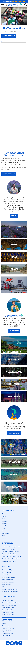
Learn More (14, 331)
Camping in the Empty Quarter (11, 547)
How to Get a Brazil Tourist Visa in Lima (14, 154)
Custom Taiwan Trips (8, 612)
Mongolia (4, 523)
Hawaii (4, 516)
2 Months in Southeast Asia (10, 591)
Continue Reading (9, 36)
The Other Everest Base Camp (11, 559)
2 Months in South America (10, 589)
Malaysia (4, 521)
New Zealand (5, 526)
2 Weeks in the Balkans (8, 577)
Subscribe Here (14, 433)
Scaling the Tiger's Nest (9, 561)
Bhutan (4, 514)
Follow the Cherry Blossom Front (11, 556)
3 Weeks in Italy (6, 584)
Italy (3, 519)
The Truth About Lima (14, 28)
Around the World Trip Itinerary (11, 603)
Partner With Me (7, 626)
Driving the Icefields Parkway (10, 551)
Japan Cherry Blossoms (9, 605)
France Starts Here (7, 633)
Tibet (3, 535)
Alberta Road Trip (7, 570)
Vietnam (4, 538)
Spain (3, 531)
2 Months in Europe (7, 600)
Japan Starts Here (7, 631)
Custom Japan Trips (8, 607)
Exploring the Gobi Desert (9, 554)
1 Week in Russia (6, 575)
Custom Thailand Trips (8, 615)
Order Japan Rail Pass (8, 628)
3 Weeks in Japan (7, 587)
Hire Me (14, 216)
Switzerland (5, 533)
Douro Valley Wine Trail (8, 549)
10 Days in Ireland (7, 572)
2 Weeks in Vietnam (7, 579)
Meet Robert (6, 635)
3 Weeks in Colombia (8, 582)
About (4, 623)
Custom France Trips (8, 610)
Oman (4, 528)
